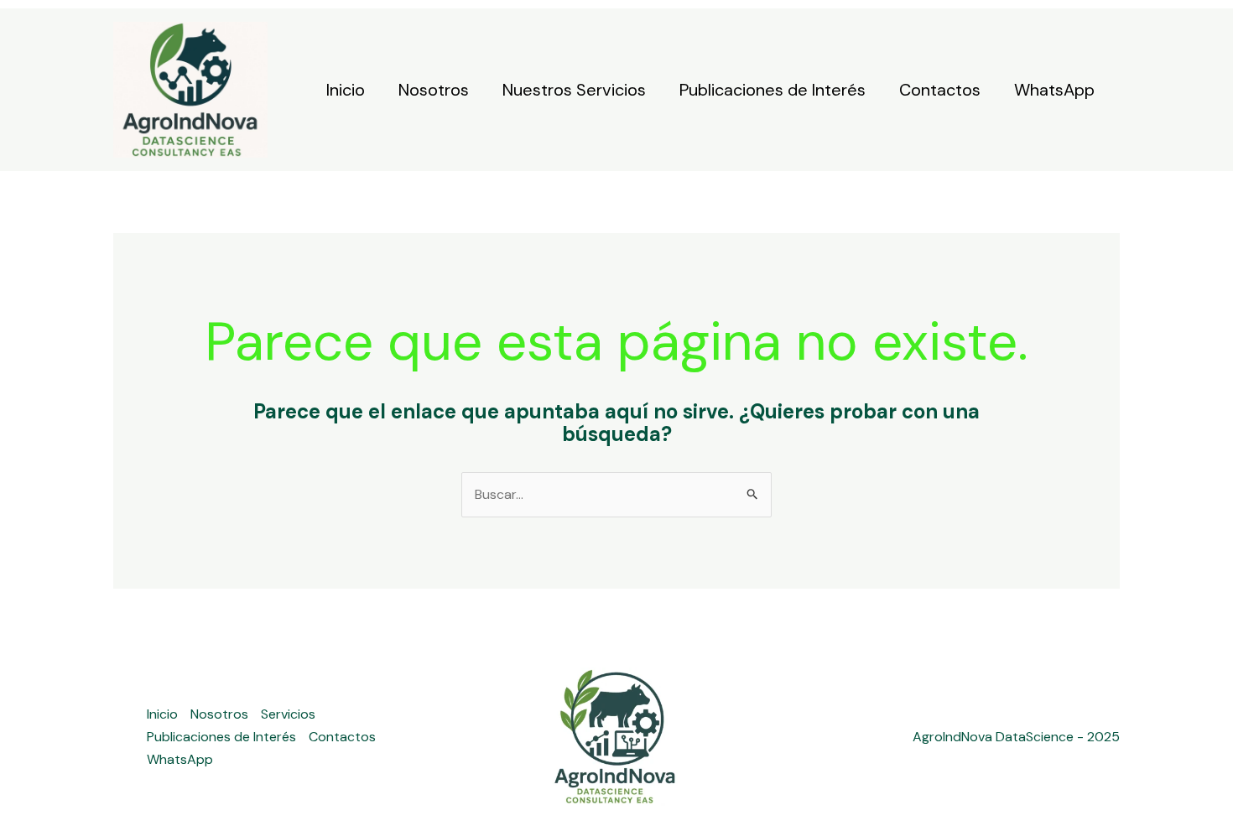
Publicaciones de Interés (772, 90)
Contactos (940, 90)
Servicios (288, 714)
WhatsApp (1054, 90)
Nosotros (433, 90)
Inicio (345, 90)
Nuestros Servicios (574, 90)
